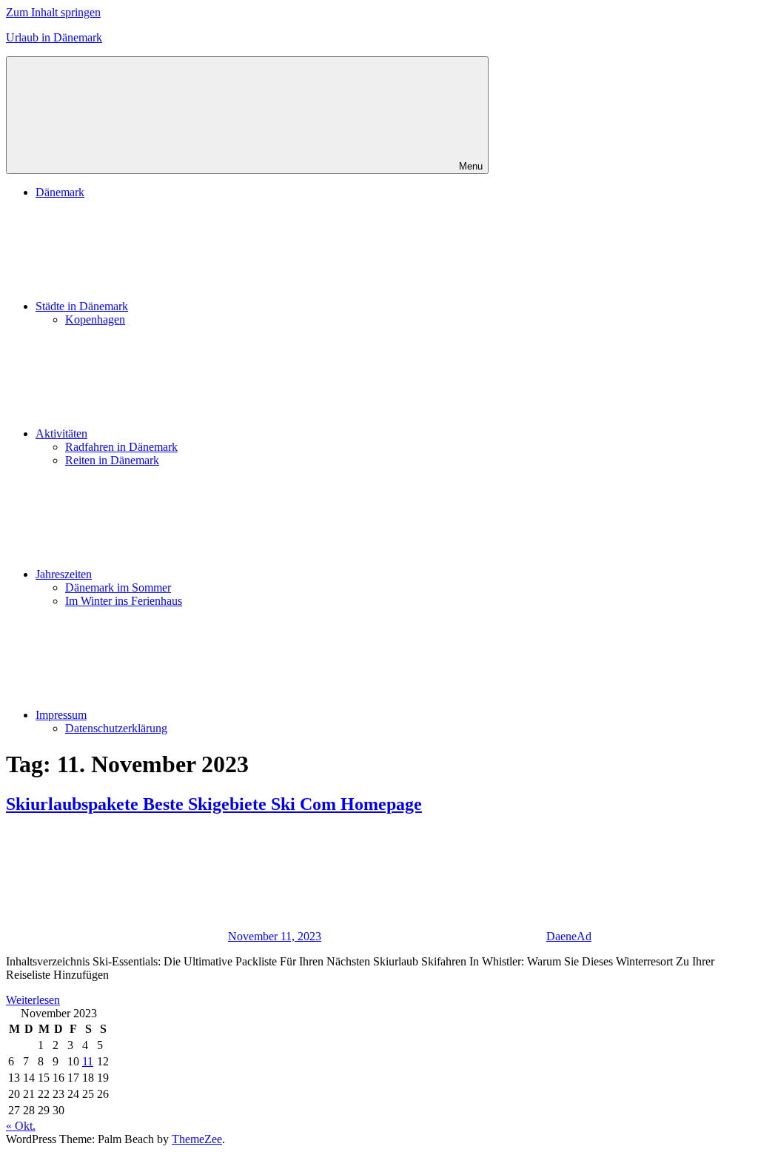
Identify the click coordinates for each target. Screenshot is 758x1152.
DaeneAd (568, 936)
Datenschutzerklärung (116, 728)
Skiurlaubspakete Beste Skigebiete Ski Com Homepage (214, 804)
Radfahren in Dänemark (121, 447)
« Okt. (21, 1125)
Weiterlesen (33, 1000)
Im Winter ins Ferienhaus (123, 601)
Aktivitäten (61, 433)
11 (87, 1061)
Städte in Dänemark (82, 306)
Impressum (61, 715)
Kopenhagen (95, 319)
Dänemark (60, 192)
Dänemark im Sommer (118, 587)
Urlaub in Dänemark (54, 37)
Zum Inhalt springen (53, 12)
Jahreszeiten (64, 574)
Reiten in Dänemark (112, 460)
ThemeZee (197, 1139)
